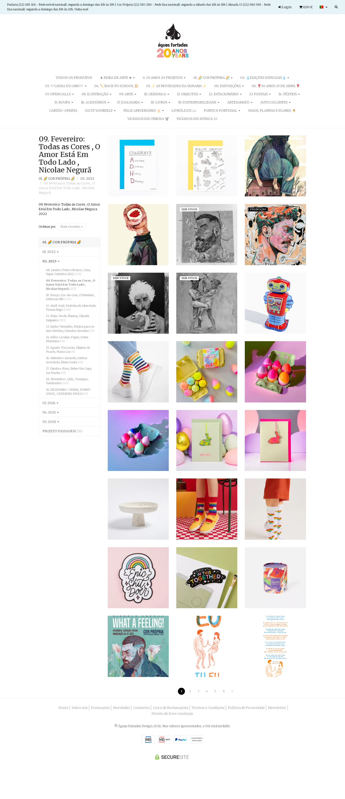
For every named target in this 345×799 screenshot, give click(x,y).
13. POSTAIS (258, 94)
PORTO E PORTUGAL (221, 110)
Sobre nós (80, 708)
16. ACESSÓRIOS (94, 102)
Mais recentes (70, 226)
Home (63, 708)
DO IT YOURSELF (99, 110)
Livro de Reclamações (170, 708)
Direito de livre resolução (172, 713)
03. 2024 (49, 403)
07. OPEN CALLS (58, 94)
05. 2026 (49, 422)
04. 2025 (49, 412)
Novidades (121, 708)
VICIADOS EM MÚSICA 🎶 (197, 119)
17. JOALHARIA (129, 102)
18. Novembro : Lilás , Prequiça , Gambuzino (67, 381)
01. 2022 (49, 252)
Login (286, 7)
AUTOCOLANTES (274, 102)
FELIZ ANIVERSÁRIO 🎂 (142, 110)
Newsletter (277, 708)
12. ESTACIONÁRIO (224, 94)
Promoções (100, 708)
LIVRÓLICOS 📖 (184, 110)
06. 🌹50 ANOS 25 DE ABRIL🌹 (276, 86)
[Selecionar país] (323, 7)
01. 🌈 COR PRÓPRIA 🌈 (211, 78)
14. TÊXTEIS (288, 94)
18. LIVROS (159, 102)
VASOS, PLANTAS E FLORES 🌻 (272, 110)
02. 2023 (49, 261)
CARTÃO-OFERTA (63, 110)
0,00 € (307, 7)
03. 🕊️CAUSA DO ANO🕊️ (64, 86)
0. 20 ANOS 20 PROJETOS (163, 78)
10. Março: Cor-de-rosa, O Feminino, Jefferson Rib (70, 297)
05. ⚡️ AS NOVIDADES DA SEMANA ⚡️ (176, 86)
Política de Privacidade (246, 708)
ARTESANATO (238, 102)
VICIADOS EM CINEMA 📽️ (148, 119)
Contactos (141, 708)
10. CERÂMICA (155, 94)
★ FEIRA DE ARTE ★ (116, 78)
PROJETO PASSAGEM (62, 431)
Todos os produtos (74, 78)
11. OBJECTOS (188, 94)
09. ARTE (126, 94)
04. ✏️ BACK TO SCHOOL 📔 (116, 86)
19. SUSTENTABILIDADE (197, 102)
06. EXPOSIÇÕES (228, 86)
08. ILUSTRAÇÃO (95, 94)
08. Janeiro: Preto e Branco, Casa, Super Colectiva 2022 (68, 272)
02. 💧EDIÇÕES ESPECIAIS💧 (263, 78)
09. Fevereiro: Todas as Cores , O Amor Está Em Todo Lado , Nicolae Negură (69, 154)
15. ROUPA (62, 102)
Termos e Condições (208, 708)
